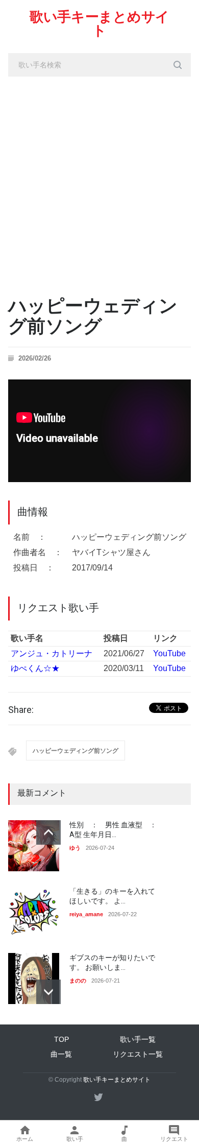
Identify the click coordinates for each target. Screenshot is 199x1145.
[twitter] (98, 1097)
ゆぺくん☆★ (35, 668)
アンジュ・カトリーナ (51, 653)
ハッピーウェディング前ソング (75, 750)
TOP (61, 1039)
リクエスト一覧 (138, 1054)
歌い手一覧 (138, 1039)
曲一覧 (61, 1054)
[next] (48, 992)
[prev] (48, 832)
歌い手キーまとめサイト (99, 24)
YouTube (169, 653)
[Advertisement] (99, 181)
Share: (21, 709)
